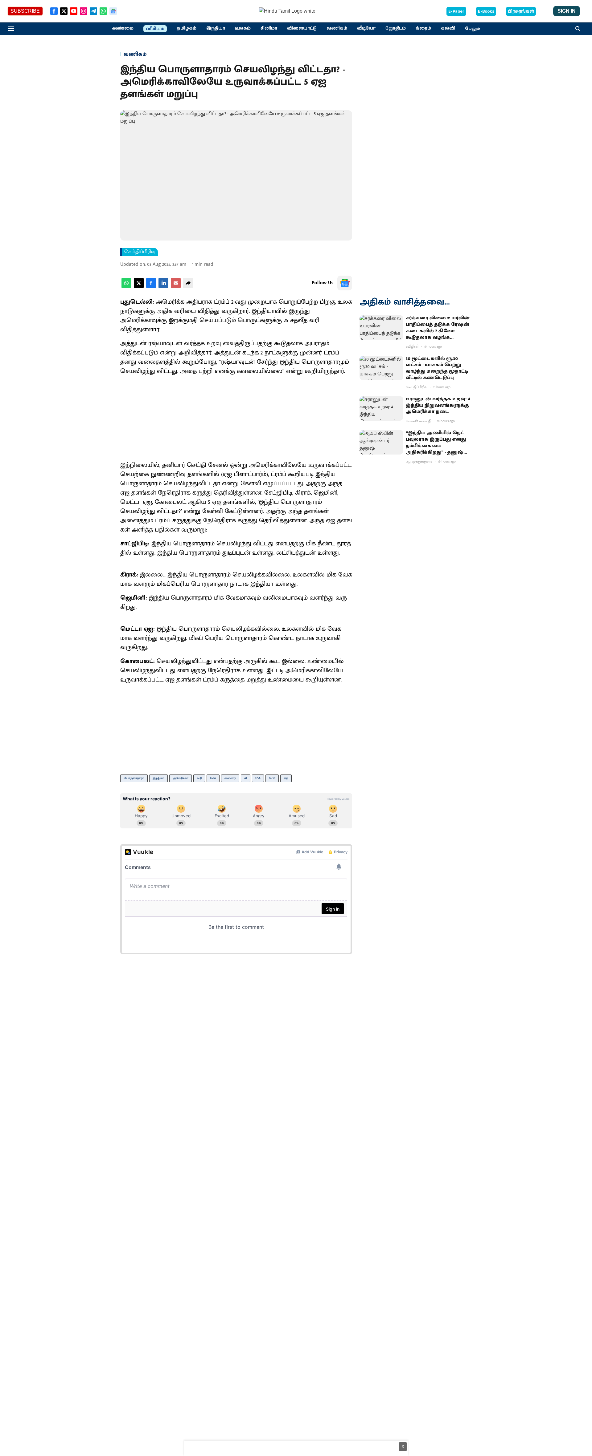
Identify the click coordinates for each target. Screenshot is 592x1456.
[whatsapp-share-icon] (126, 286)
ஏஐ (286, 778)
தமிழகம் (186, 28)
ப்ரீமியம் (155, 29)
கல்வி (448, 28)
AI (245, 778)
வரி (199, 778)
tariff (272, 778)
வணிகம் (337, 28)
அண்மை (123, 28)
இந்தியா (215, 28)
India (213, 778)
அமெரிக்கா (180, 778)
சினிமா (269, 28)
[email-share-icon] (176, 286)
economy (230, 778)
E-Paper (456, 11)
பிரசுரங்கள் (521, 11)
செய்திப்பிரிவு (139, 252)
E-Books (486, 11)
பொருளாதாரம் (134, 778)
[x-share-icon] (139, 286)
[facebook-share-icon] (151, 286)
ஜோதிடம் (395, 28)
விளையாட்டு (302, 28)
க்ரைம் (423, 28)
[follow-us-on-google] (344, 283)
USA (258, 778)
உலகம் (243, 28)
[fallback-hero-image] (381, 327)
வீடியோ (366, 28)
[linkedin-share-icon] (163, 286)
